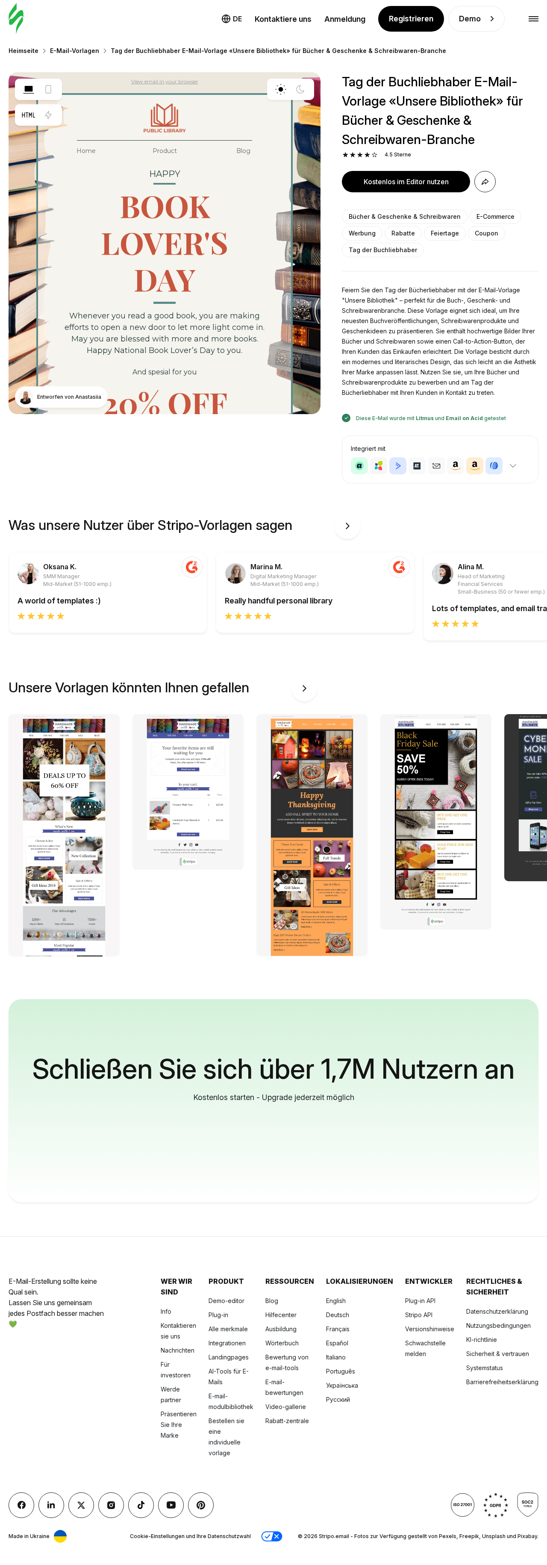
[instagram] (111, 1505)
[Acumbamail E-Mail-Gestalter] (436, 465)
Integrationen (227, 1343)
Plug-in (218, 1314)
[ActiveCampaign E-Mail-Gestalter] (397, 465)
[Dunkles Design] (300, 89)
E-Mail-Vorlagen (74, 50)
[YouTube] (171, 1505)
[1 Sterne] (345, 155)
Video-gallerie (285, 1406)
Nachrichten (177, 1350)
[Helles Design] (281, 89)
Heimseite (23, 50)
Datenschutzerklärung (497, 1311)
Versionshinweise (429, 1329)
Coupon (486, 233)
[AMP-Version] (48, 115)
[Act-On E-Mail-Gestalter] (378, 465)
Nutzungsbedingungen (498, 1325)
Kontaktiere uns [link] (283, 19)
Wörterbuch (282, 1343)
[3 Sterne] (360, 155)
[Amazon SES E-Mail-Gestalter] (474, 465)
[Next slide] (347, 526)
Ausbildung (281, 1329)
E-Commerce (495, 216)
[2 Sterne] (352, 155)
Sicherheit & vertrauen (497, 1353)
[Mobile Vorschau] (48, 89)
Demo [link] (470, 18)
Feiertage (445, 233)
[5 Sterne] (374, 155)
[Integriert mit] (512, 465)
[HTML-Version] (28, 115)
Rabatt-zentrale (287, 1420)
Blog (271, 1300)
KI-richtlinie (481, 1339)
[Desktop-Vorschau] (28, 89)
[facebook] (21, 1505)
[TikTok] (141, 1505)
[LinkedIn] (51, 1505)
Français (338, 1329)
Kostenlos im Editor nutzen (406, 181)
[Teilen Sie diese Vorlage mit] (485, 181)
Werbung (362, 233)
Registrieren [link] (411, 18)
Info (166, 1311)
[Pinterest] (201, 1505)
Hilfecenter (281, 1314)
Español (337, 1343)
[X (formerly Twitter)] (81, 1505)
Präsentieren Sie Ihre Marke (179, 1424)
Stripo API (418, 1314)
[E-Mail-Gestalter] (16, 19)
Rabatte (403, 233)
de (237, 19)
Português (340, 1371)
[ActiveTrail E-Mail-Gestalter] (417, 465)
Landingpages (229, 1357)
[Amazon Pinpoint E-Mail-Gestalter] (455, 465)
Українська (342, 1385)
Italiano (336, 1357)
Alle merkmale (228, 1329)
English (336, 1300)
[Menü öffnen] (533, 19)
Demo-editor (226, 1300)
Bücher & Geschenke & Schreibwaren (405, 216)
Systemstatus (484, 1367)
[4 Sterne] (367, 155)
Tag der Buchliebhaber (383, 249)
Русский (338, 1399)
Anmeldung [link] (344, 19)
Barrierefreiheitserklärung (502, 1382)
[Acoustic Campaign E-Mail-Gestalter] (359, 465)
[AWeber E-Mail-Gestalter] (494, 465)
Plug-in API (420, 1300)
